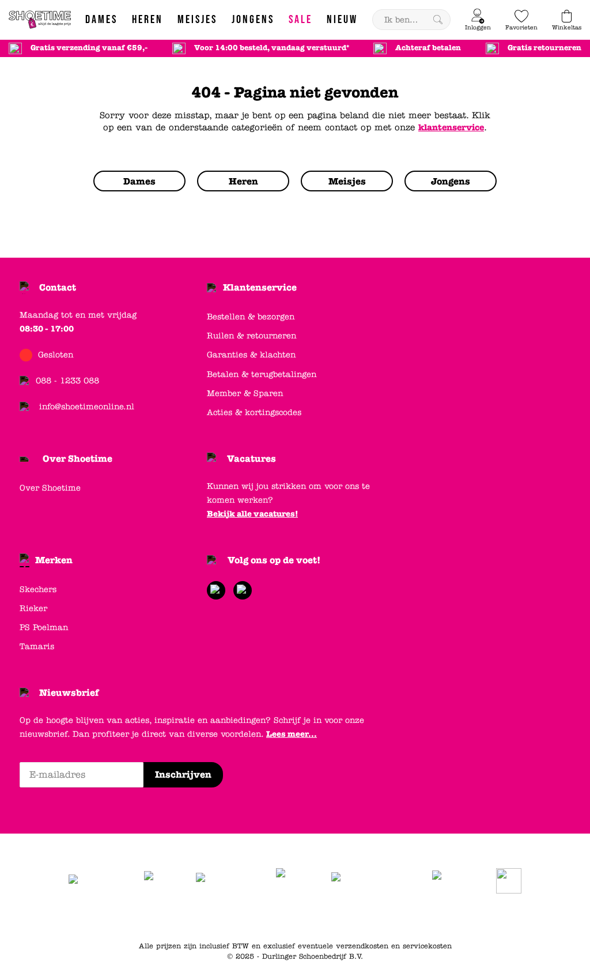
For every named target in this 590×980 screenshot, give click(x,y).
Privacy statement (242, 917)
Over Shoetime (77, 458)
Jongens (366, 917)
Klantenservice (260, 287)
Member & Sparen (245, 393)
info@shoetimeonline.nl (86, 407)
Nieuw (464, 917)
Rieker (33, 608)
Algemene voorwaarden (157, 917)
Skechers (38, 589)
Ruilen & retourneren (251, 336)
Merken (54, 560)
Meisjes (405, 917)
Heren (331, 917)
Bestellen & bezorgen (250, 317)
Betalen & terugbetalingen (261, 374)
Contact (57, 287)
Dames (297, 917)
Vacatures (251, 458)
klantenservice (451, 127)
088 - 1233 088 (67, 381)
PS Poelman (44, 627)
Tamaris (37, 646)
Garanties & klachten (251, 355)
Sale (435, 917)
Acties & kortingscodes (254, 412)
